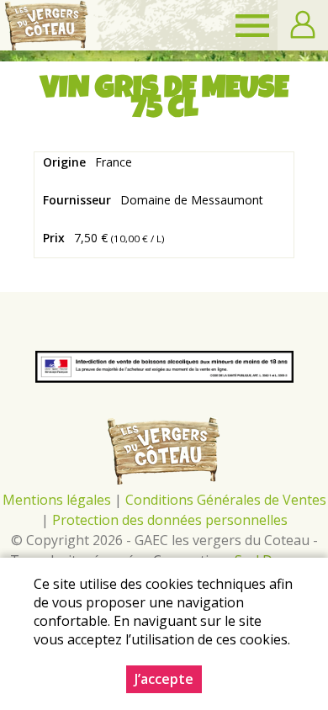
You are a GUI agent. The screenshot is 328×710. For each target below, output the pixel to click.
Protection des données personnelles (170, 520)
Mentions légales (57, 499)
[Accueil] (46, 25)
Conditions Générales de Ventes (225, 499)
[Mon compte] (303, 25)
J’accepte (164, 679)
